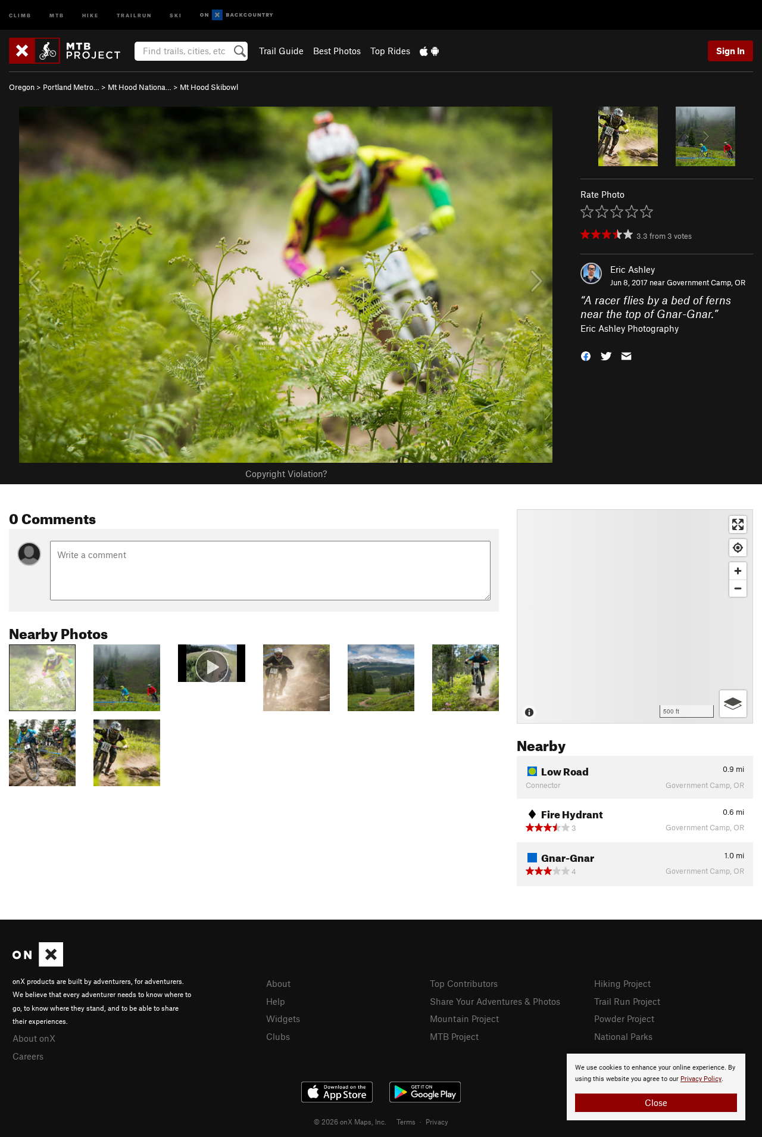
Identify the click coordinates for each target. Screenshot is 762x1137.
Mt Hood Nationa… (139, 87)
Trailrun (134, 14)
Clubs (278, 1036)
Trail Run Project (627, 1001)
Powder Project (624, 1018)
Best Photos (337, 50)
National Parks (623, 1036)
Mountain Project (464, 1018)
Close (656, 1102)
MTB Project (454, 1036)
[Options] (733, 703)
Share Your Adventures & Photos (495, 1001)
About (278, 983)
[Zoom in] (738, 571)
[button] (585, 355)
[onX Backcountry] (236, 15)
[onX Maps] (38, 963)
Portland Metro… (71, 87)
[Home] (70, 51)
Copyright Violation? (286, 473)
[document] (656, 1087)
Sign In (730, 50)
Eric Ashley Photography (629, 328)
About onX (34, 1038)
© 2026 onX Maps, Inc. (350, 1121)
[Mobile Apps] (429, 50)
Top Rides (390, 50)
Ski (176, 14)
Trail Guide (281, 50)
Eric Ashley (632, 269)
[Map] (634, 616)
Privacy (437, 1121)
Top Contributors (464, 983)
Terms (406, 1121)
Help (275, 1001)
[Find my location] (738, 547)
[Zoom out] (738, 588)
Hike (90, 14)
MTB (56, 14)
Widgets (283, 1018)
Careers (28, 1056)
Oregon (22, 87)
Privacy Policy (701, 1079)
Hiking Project (622, 983)
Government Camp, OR (706, 282)
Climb (20, 14)
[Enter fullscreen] (738, 524)
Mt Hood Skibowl (209, 87)
